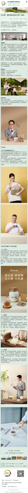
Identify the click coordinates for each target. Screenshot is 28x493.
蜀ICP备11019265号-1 (14, 490)
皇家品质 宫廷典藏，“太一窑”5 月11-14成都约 (13, 466)
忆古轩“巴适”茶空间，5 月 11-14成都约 (12, 463)
